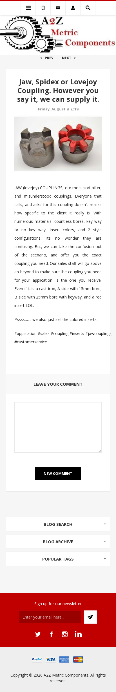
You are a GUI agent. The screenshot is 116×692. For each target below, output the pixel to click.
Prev (49, 57)
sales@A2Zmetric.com (58, 8)
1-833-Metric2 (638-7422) (43, 8)
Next (66, 57)
